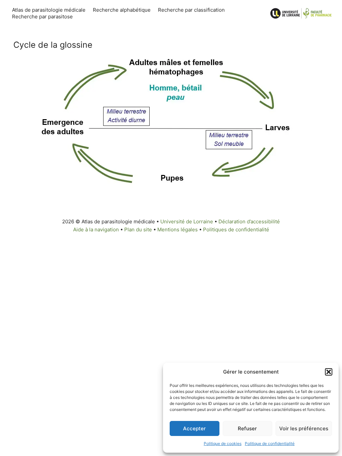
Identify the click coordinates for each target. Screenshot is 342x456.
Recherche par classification (191, 10)
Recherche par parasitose (42, 16)
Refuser (247, 428)
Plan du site (138, 229)
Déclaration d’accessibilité (249, 221)
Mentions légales (177, 229)
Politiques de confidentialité (236, 229)
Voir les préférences (303, 428)
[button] (328, 372)
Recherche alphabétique (122, 10)
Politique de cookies (222, 443)
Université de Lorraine (186, 221)
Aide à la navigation (96, 229)
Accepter (194, 428)
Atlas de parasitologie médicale (49, 10)
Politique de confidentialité (270, 443)
